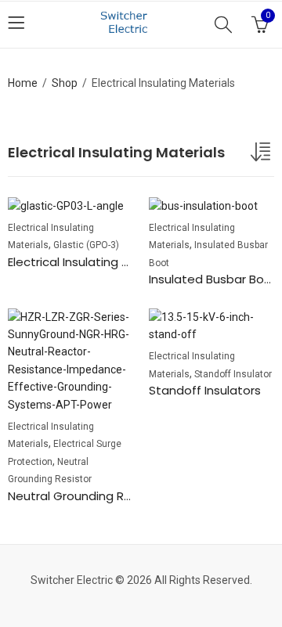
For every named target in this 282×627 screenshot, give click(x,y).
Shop (65, 83)
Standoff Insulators (205, 390)
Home (23, 83)
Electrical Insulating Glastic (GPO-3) (111, 262)
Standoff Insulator (233, 374)
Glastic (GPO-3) (86, 245)
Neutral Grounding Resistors (89, 496)
